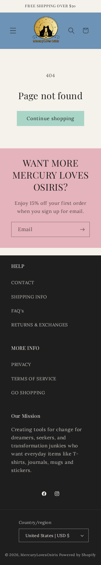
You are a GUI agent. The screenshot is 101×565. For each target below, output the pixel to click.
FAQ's (17, 311)
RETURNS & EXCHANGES (39, 324)
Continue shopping (51, 118)
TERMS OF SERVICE (33, 378)
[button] (13, 30)
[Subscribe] (82, 229)
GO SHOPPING (28, 392)
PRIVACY (21, 364)
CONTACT (22, 282)
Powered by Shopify (77, 554)
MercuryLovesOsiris (39, 554)
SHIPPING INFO (29, 297)
